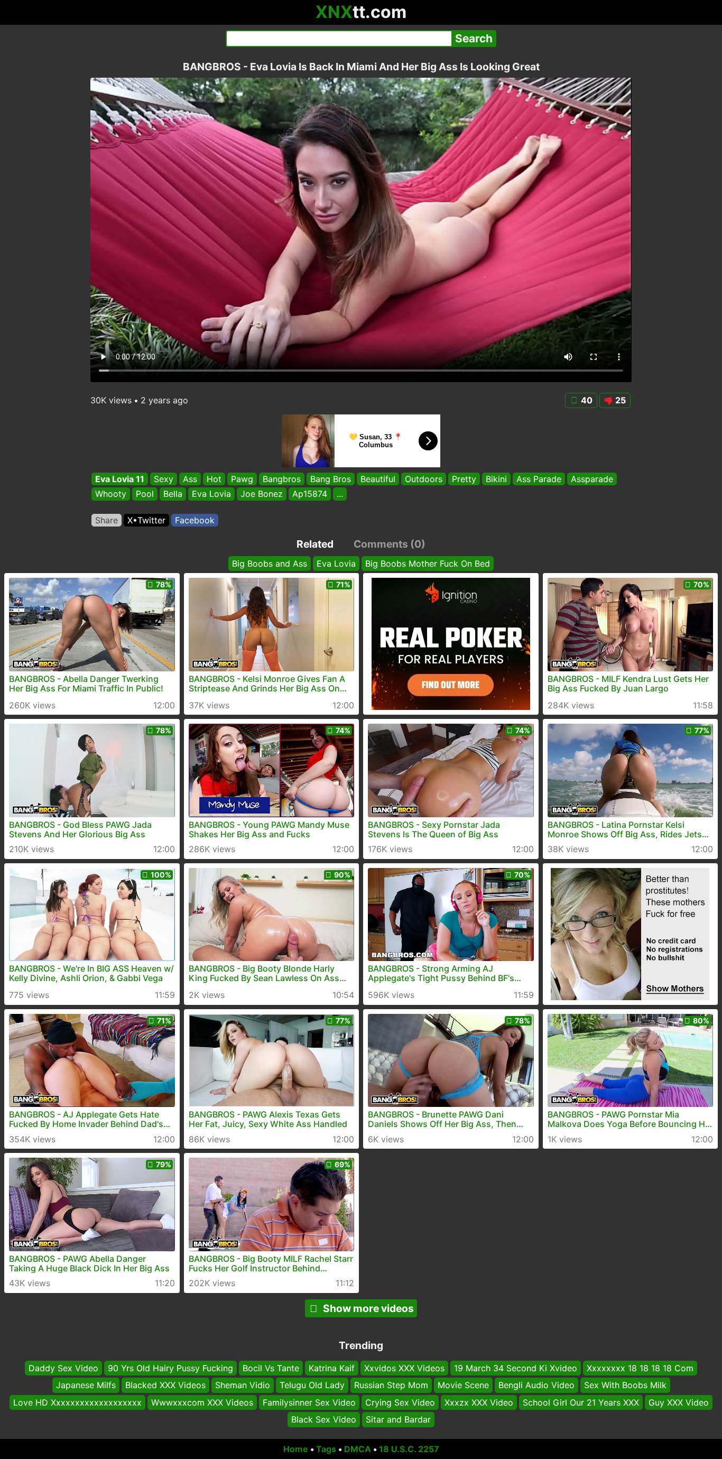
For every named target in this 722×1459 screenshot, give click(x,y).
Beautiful (377, 479)
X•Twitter (146, 520)
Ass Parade (538, 479)
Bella (172, 494)
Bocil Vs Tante (271, 1368)
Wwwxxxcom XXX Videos (202, 1402)
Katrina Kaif (332, 1368)
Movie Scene (463, 1385)
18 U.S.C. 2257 (409, 1449)
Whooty (110, 494)
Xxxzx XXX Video (479, 1402)
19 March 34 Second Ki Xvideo (515, 1368)
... (340, 494)
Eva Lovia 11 (119, 479)
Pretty (464, 479)
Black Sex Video (323, 1419)
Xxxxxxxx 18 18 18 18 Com (640, 1368)
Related (315, 544)
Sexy (163, 479)
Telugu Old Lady (312, 1385)
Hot (214, 479)
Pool (145, 494)
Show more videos (368, 1308)
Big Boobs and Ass (269, 563)
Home (295, 1449)
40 (587, 400)
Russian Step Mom (391, 1385)
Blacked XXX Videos (165, 1385)
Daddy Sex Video (63, 1368)
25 (620, 400)
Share (106, 520)
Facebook (195, 520)
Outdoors (423, 479)
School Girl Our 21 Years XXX (581, 1402)
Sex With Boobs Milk (625, 1385)
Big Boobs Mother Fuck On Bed (427, 563)
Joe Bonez (261, 494)
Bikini (496, 479)
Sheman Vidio (242, 1385)
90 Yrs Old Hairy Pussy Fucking (170, 1368)
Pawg (242, 479)
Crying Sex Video (400, 1402)
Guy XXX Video (679, 1402)
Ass (190, 479)
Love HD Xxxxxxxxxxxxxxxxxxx (77, 1402)
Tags (326, 1449)
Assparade (592, 479)
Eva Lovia (211, 494)
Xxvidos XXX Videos (404, 1368)
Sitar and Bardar (398, 1419)
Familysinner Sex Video (309, 1402)
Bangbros (282, 479)
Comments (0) (389, 544)
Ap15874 (309, 494)
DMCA (357, 1449)
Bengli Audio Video (536, 1385)
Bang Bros (330, 479)
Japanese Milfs (86, 1385)
